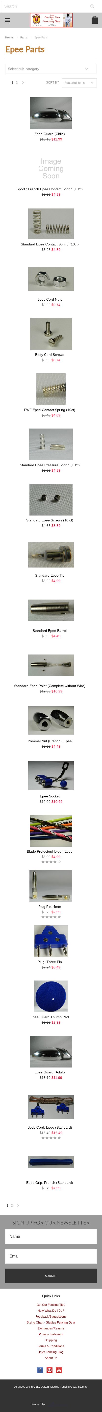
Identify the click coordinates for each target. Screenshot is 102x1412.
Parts (23, 37)
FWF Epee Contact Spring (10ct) (49, 410)
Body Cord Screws (49, 355)
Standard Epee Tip (49, 575)
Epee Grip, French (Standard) (49, 1183)
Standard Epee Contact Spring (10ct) (50, 244)
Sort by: (52, 82)
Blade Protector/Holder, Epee (50, 851)
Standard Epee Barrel (50, 631)
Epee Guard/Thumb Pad (49, 1017)
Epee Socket (50, 796)
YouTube (59, 1370)
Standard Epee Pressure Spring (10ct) (50, 465)
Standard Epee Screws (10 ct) (49, 520)
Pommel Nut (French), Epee (50, 741)
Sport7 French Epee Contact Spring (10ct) (50, 189)
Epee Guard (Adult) (49, 1072)
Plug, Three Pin (50, 962)
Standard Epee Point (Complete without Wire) (49, 686)
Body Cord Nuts (49, 299)
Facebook (40, 1370)
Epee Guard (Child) (49, 134)
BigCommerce (59, 1404)
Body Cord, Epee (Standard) (49, 1127)
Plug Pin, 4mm (49, 907)
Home (9, 37)
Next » (18, 1206)
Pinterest (50, 1370)
